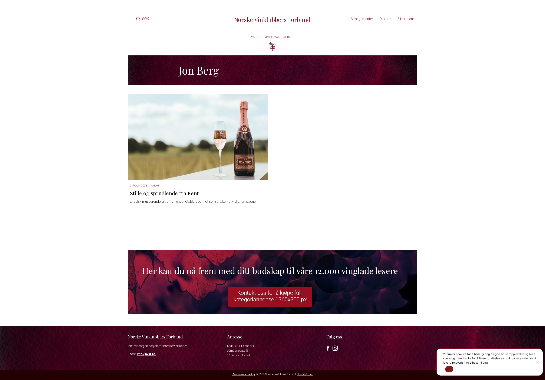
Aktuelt (155, 185)
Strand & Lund (305, 374)
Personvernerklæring (243, 374)
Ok (449, 369)
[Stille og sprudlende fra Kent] (198, 136)
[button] (142, 19)
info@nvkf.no (146, 354)
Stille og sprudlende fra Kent (164, 193)
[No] (537, 362)
